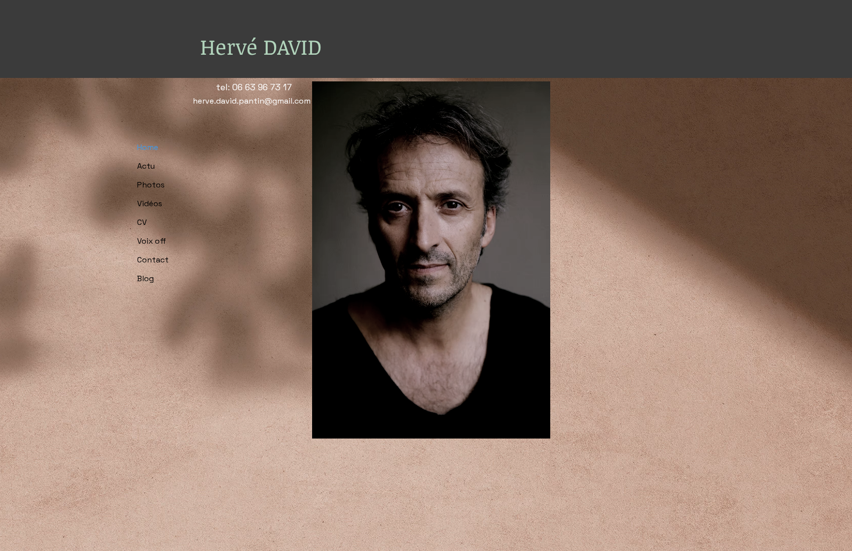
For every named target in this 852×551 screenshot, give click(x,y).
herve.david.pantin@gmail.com (252, 101)
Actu (146, 166)
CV (142, 222)
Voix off (151, 241)
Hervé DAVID (261, 46)
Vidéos (149, 203)
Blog (145, 278)
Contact (153, 260)
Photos (151, 185)
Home (147, 147)
